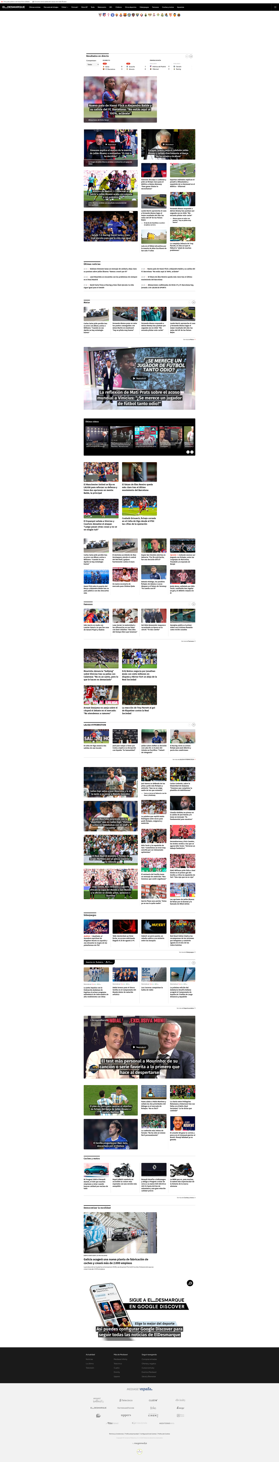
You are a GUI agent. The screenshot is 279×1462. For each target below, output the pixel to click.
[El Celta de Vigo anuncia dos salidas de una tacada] (96, 736)
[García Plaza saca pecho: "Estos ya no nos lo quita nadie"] (154, 892)
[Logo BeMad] (98, 1415)
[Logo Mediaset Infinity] (98, 1400)
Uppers (117, 1376)
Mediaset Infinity (120, 1359)
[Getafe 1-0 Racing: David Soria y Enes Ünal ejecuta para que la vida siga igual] (111, 226)
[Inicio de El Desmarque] (14, 7)
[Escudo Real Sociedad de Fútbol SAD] (166, 15)
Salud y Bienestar (149, 1376)
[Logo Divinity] (181, 1400)
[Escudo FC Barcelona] (125, 15)
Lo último (90, 1363)
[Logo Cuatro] (153, 1400)
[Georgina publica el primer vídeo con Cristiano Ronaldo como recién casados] (182, 616)
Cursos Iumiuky (148, 1368)
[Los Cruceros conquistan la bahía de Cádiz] (154, 974)
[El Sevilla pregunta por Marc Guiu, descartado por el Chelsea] (111, 1134)
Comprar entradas (149, 1359)
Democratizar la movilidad (95, 1255)
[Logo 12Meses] (180, 1415)
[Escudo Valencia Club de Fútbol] (175, 15)
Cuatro (117, 1368)
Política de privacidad (132, 1434)
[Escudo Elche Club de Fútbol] (117, 15)
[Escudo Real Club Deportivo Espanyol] (121, 15)
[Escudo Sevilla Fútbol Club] (170, 15)
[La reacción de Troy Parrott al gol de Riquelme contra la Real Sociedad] (139, 695)
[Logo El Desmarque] (98, 1408)
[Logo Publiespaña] (139, 1423)
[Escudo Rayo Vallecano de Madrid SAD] (150, 15)
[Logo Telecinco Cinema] (153, 1415)
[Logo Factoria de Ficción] (126, 1408)
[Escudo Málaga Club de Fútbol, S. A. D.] (137, 15)
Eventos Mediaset (149, 1372)
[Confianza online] (139, 1454)
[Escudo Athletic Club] (100, 15)
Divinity (117, 1372)
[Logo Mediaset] (139, 1390)
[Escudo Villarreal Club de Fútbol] (179, 15)
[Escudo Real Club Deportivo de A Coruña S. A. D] (154, 15)
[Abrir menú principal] (275, 7)
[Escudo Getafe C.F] (129, 15)
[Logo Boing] (153, 1408)
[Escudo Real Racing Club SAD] (146, 15)
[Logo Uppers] (125, 1415)
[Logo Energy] (180, 1408)
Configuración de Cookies (148, 1434)
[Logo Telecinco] (125, 1400)
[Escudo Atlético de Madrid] (104, 15)
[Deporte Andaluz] (96, 984)
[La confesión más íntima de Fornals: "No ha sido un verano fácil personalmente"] (154, 1121)
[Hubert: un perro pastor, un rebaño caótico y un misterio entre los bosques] (154, 927)
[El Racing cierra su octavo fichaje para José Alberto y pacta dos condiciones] (182, 736)
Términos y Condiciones (116, 1434)
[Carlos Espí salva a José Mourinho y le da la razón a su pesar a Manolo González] (111, 782)
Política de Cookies (164, 1434)
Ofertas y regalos (149, 1363)
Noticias (89, 1359)
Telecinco (118, 1363)
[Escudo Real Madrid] (162, 15)
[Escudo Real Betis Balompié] (158, 15)
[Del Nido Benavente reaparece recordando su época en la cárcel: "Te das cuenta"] (154, 616)
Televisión (90, 1368)
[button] (110, 144)
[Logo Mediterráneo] (166, 1423)
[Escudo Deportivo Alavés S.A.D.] (112, 15)
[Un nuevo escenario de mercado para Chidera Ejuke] (125, 574)
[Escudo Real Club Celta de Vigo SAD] (108, 15)
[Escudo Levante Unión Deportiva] (133, 15)
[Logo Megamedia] (140, 1443)
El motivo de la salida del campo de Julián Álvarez (50, 2)
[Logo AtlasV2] (112, 1423)
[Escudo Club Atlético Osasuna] (141, 15)
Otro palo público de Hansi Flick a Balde (16, 2)
